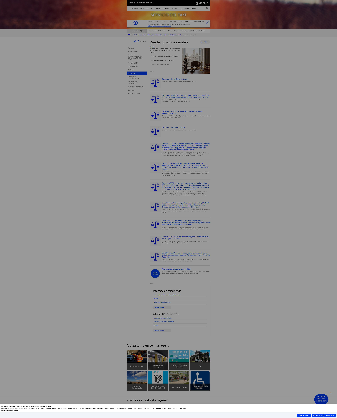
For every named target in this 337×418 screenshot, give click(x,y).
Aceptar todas (330, 415)
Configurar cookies (303, 415)
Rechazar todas (317, 415)
